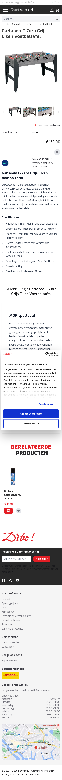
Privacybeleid (8, 774)
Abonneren (42, 558)
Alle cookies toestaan (31, 413)
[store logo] (26, 9)
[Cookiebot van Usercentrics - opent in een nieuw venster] (45, 354)
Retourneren (8, 624)
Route (5, 607)
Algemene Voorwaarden (42, 770)
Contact (6, 599)
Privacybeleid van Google (14, 569)
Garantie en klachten (13, 628)
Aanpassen (29, 423)
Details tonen (46, 404)
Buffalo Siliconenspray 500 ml (12, 495)
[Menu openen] (5, 9)
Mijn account (8, 611)
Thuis (6, 24)
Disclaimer (22, 774)
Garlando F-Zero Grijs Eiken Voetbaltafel (32, 24)
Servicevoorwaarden (40, 569)
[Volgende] (58, 112)
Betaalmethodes (11, 620)
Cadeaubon (8, 646)
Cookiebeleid (35, 774)
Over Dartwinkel (10, 642)
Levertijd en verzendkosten (16, 616)
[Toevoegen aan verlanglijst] (57, 152)
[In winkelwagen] (8, 511)
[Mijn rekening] (52, 9)
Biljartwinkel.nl (10, 660)
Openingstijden (10, 603)
